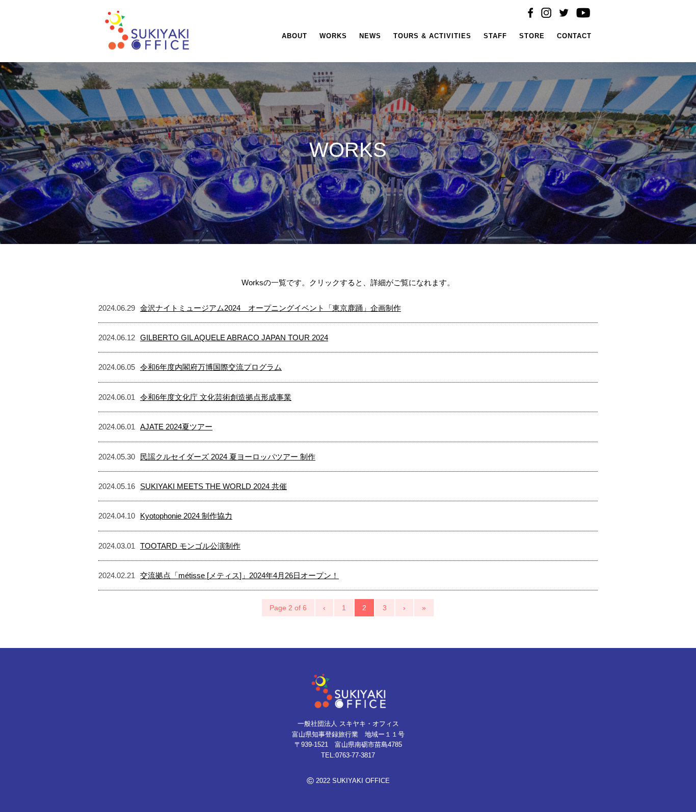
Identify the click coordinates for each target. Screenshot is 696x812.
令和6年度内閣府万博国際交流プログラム (211, 367)
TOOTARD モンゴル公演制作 (190, 546)
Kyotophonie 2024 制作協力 (186, 515)
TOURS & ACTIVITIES (432, 36)
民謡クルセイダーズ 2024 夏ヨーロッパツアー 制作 (227, 456)
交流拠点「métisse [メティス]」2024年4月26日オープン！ (239, 575)
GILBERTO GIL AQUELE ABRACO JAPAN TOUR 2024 (234, 337)
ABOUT (294, 36)
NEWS (370, 36)
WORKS (333, 36)
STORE (532, 36)
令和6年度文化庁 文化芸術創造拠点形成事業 (215, 397)
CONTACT (574, 36)
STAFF (495, 36)
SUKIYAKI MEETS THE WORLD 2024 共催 (213, 486)
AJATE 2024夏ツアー (176, 426)
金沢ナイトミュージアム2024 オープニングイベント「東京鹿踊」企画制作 (270, 308)
